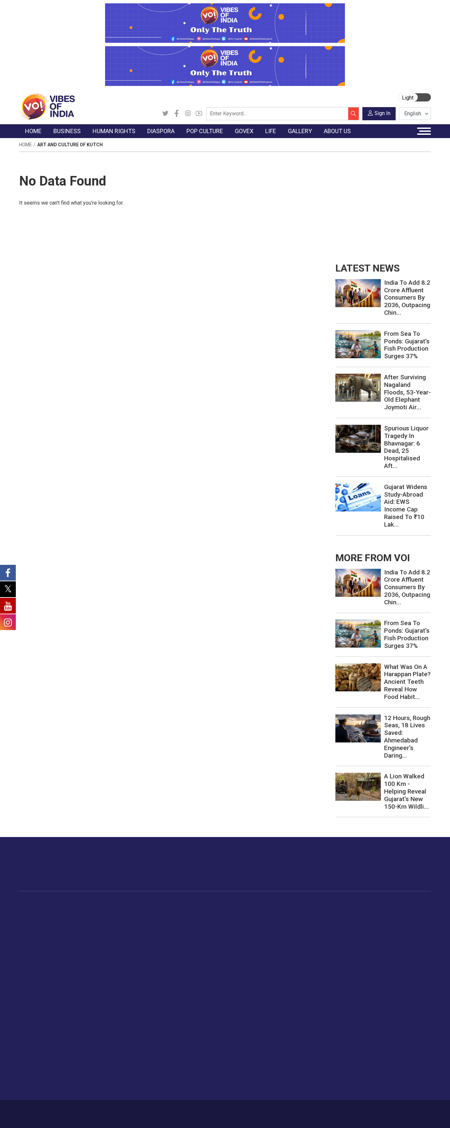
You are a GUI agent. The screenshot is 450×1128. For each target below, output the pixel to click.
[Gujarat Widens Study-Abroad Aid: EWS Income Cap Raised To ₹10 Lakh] (358, 497)
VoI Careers (39, 1078)
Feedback (120, 1110)
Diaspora (160, 905)
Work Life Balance (370, 971)
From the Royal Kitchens (313, 921)
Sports (358, 995)
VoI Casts (410, 938)
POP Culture (211, 905)
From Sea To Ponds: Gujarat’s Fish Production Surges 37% (407, 345)
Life (348, 905)
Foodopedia (293, 905)
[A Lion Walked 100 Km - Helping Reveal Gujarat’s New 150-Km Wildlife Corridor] (358, 786)
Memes (408, 946)
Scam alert (38, 1045)
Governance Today (256, 913)
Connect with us (392, 870)
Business (81, 905)
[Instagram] (188, 114)
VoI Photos (412, 954)
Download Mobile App (393, 1114)
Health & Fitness (368, 979)
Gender (358, 930)
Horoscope (363, 913)
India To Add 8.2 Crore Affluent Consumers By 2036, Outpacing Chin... (407, 297)
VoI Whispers (250, 921)
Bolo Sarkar (248, 930)
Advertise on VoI (44, 1028)
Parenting (361, 946)
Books (210, 938)
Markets (85, 938)
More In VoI (32, 1020)
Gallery (401, 905)
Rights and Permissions (51, 1086)
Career (44, 1110)
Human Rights (131, 905)
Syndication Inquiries (48, 1069)
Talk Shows (412, 921)
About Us (66, 1110)
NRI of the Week (175, 930)
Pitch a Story (40, 1053)
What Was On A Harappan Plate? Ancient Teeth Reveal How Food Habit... (407, 682)
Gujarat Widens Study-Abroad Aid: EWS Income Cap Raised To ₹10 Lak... (405, 505)
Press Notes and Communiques (61, 1036)
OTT (208, 930)
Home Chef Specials (308, 913)
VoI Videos (412, 930)
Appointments (251, 938)
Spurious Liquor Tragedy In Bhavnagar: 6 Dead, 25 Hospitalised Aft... (406, 447)
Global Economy (94, 930)
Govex (236, 905)
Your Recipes (300, 930)
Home (25, 144)
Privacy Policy (150, 1110)
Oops (31, 1061)
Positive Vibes (41, 963)
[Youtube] (199, 114)
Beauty (358, 1004)
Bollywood (215, 913)
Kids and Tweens (369, 987)
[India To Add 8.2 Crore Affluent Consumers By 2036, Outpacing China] (358, 293)
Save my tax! (90, 946)
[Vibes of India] (47, 106)
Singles (358, 963)
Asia (161, 921)
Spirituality (362, 1012)
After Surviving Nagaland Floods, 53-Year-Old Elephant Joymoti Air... (407, 392)
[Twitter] (165, 114)
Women (359, 921)
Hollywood (215, 921)
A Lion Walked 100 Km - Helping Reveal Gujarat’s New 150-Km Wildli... (406, 791)
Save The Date (415, 913)
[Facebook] (177, 114)
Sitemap (178, 1110)
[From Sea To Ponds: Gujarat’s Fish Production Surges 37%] (358, 344)
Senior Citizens (367, 954)
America (166, 913)
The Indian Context (46, 930)
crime (32, 946)
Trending (35, 913)
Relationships (365, 938)
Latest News (39, 921)
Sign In (382, 113)
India (81, 913)
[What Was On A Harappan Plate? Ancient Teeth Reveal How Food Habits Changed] (358, 677)
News (128, 913)
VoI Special (38, 954)
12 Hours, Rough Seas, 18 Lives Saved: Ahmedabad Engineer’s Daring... (407, 736)
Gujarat (33, 938)
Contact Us (93, 1110)
